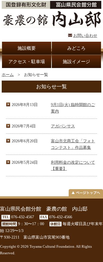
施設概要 (26, 48)
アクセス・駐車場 (26, 61)
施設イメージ (76, 61)
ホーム (8, 74)
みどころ (76, 48)
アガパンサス (63, 126)
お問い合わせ (85, 35)
